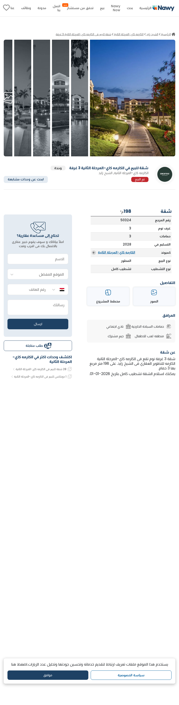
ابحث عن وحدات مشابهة (26, 179)
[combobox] (42, 274)
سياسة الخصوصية (131, 675)
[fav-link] (6, 8)
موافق (47, 675)
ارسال (38, 324)
